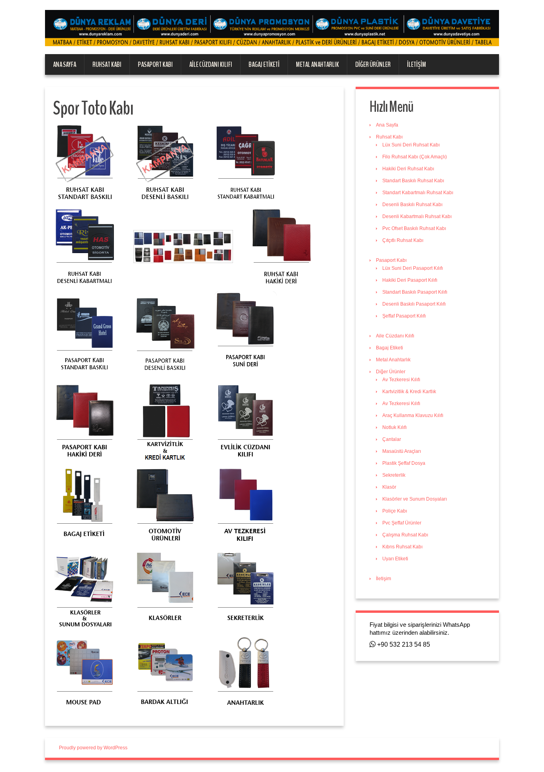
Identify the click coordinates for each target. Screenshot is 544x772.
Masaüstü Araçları (401, 451)
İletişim (416, 64)
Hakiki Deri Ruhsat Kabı (408, 169)
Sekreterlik (393, 475)
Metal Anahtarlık (317, 64)
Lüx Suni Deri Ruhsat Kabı (411, 145)
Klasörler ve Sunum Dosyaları (414, 499)
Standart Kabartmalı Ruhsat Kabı (417, 192)
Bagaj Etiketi (264, 64)
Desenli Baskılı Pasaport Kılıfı (414, 304)
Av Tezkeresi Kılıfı (401, 379)
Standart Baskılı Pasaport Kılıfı (414, 292)
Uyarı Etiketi (395, 558)
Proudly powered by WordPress (93, 748)
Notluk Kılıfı (394, 427)
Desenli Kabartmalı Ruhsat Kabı (417, 216)
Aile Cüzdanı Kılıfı (210, 64)
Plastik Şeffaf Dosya (403, 463)
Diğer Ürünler (373, 64)
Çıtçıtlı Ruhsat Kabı (402, 240)
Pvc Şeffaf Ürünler (401, 523)
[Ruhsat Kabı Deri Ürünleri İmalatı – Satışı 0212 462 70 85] (272, 28)
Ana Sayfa (64, 64)
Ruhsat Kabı (106, 64)
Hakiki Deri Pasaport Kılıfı (409, 280)
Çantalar (391, 439)
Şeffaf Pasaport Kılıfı (404, 316)
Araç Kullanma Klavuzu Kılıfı (412, 415)
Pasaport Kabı (155, 64)
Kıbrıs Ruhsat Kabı (402, 547)
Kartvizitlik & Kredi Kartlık (409, 391)
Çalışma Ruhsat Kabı (405, 535)
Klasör (389, 487)
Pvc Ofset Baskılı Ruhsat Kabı (414, 228)
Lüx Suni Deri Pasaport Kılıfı (412, 268)
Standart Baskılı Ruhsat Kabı (413, 180)
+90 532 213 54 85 (403, 644)
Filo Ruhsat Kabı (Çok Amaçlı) (414, 157)
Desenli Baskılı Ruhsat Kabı (412, 204)
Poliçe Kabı (394, 511)
